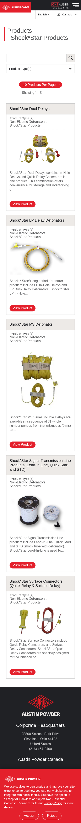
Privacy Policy (53, 803)
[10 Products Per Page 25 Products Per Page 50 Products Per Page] (40, 85)
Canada (66, 14)
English (43, 14)
